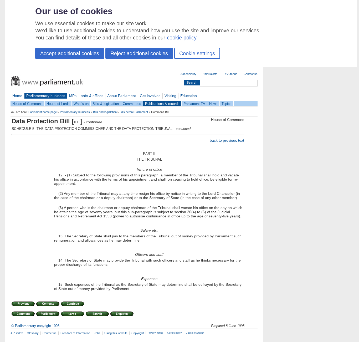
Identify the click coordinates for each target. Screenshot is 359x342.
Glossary (33, 333)
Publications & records (162, 104)
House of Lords (58, 104)
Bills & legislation (106, 104)
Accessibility (188, 73)
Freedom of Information (75, 333)
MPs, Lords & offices (86, 96)
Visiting (170, 96)
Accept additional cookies (69, 53)
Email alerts (210, 73)
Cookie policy (174, 332)
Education (188, 96)
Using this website (115, 333)
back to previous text (227, 140)
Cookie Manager (195, 332)
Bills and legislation (105, 112)
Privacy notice (155, 332)
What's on (81, 104)
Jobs (97, 333)
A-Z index (17, 333)
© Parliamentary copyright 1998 (35, 326)
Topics (227, 104)
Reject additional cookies (139, 53)
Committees (132, 104)
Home (17, 96)
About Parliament (121, 96)
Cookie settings (197, 53)
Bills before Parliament (134, 112)
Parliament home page (42, 112)
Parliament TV (194, 104)
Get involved (150, 96)
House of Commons (27, 104)
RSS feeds (230, 73)
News (213, 104)
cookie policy (181, 37)
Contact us (251, 73)
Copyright (137, 333)
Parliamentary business (45, 96)
